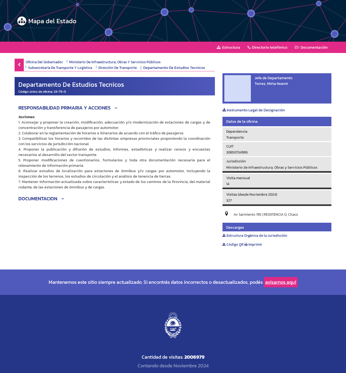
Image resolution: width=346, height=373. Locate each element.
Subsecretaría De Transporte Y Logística (60, 67)
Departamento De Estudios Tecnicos (174, 68)
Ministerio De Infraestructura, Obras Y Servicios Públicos (115, 62)
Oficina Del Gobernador (44, 62)
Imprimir (255, 244)
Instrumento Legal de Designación (255, 110)
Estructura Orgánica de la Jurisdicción (256, 235)
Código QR (235, 244)
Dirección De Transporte (117, 67)
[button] (114, 108)
